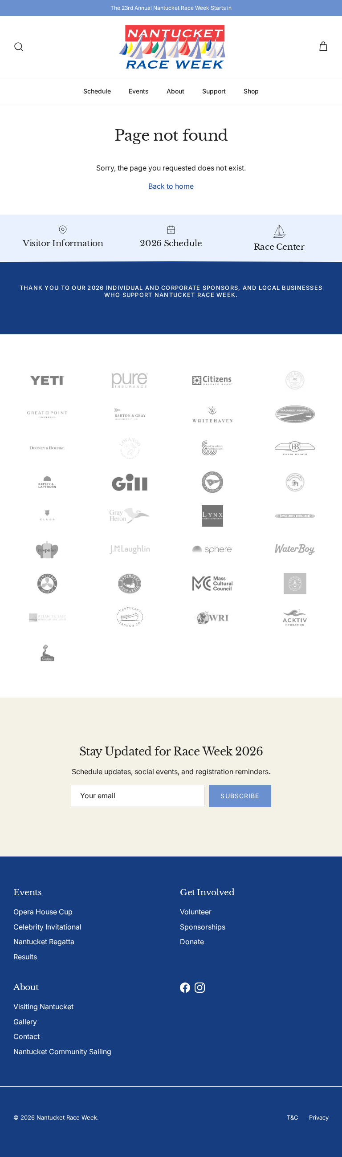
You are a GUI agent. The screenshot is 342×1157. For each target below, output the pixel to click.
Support (214, 91)
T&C (292, 1117)
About (175, 91)
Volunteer (196, 911)
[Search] (18, 46)
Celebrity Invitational (47, 926)
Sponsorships (202, 926)
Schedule (97, 91)
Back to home (171, 186)
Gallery (25, 1021)
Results (25, 956)
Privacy (319, 1117)
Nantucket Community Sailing (62, 1051)
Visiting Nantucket (43, 1006)
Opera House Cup (43, 911)
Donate (192, 941)
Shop (251, 91)
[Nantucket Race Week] (171, 47)
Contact (26, 1036)
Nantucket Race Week (67, 1117)
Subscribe (239, 796)
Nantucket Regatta (43, 941)
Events (139, 91)
